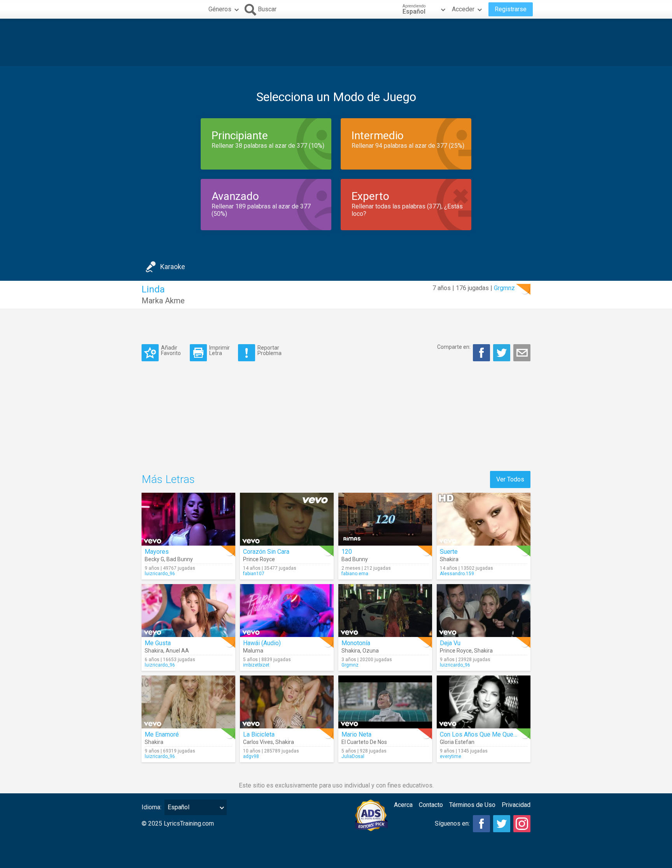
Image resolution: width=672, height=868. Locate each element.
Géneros (219, 9)
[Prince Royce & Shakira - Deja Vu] (483, 610)
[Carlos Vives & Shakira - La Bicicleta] (287, 702)
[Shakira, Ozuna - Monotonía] (385, 610)
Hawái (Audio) (262, 643)
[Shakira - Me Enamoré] (188, 702)
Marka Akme (163, 300)
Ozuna (370, 651)
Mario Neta (356, 734)
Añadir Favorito (171, 350)
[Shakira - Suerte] (483, 519)
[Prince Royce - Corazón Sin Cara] (287, 519)
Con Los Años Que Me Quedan (481, 734)
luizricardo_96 (160, 573)
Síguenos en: (452, 823)
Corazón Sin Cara (266, 551)
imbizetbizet (256, 665)
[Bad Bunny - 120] (385, 519)
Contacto (431, 804)
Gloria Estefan (457, 742)
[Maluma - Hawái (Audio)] (287, 610)
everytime (450, 756)
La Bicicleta (259, 734)
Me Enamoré (162, 734)
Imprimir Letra (219, 350)
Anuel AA (177, 651)
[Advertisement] (336, 42)
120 (346, 551)
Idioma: (151, 807)
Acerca (403, 804)
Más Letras (168, 479)
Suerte (449, 551)
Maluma (253, 651)
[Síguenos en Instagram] (521, 823)
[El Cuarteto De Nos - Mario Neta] (385, 702)
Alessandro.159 (457, 573)
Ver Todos (510, 479)
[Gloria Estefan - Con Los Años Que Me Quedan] (483, 702)
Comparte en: (454, 347)
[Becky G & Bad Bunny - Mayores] (188, 519)
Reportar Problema (269, 350)
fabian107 (253, 573)
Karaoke (172, 266)
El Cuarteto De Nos (364, 742)
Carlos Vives (258, 742)
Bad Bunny (179, 559)
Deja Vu (450, 643)
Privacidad (516, 804)
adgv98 (251, 756)
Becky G (154, 559)
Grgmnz (504, 288)
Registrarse (511, 9)
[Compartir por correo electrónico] (521, 352)
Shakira (449, 559)
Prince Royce (259, 559)
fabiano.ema (354, 573)
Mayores (157, 551)
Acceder (463, 9)
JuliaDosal (352, 756)
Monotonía (355, 643)
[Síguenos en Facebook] (481, 823)
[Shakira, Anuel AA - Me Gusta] (188, 610)
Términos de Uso (472, 804)
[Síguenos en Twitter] (501, 823)
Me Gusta (158, 643)
